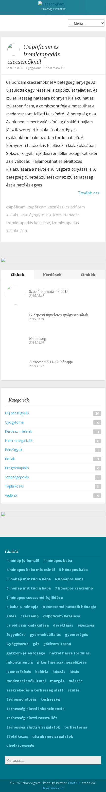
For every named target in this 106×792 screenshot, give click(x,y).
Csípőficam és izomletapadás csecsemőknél (33, 54)
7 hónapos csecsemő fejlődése (34, 597)
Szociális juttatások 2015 (48, 291)
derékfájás (63, 625)
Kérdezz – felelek (18, 431)
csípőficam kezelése (45, 207)
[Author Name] (13, 49)
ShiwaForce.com (53, 788)
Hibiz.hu (73, 783)
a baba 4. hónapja (22, 606)
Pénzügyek (13, 449)
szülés (74, 690)
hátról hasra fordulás (69, 653)
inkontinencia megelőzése (62, 662)
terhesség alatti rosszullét (31, 717)
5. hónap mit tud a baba (28, 579)
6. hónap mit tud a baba (28, 588)
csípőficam (15, 207)
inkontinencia (19, 662)
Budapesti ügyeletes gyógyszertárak (58, 315)
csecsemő (29, 616)
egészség (85, 625)
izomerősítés (18, 671)
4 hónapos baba (57, 560)
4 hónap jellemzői (22, 560)
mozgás (57, 680)
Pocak (10, 458)
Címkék (88, 274)
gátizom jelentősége (25, 653)
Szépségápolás (17, 477)
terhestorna (75, 727)
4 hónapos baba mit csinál (30, 569)
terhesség (50, 699)
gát (36, 643)
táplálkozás (17, 736)
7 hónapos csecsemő (74, 588)
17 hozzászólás (53, 68)
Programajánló (17, 468)
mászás (76, 680)
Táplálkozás (14, 486)
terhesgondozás (21, 699)
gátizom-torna (57, 643)
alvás (11, 616)
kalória (41, 671)
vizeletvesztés (20, 745)
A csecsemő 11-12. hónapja (51, 362)
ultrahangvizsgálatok (52, 736)
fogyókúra (16, 634)
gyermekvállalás (45, 634)
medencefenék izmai (26, 680)
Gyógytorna (33, 68)
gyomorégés (76, 634)
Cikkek (17, 274)
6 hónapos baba (69, 579)
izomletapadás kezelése (28, 222)
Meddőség (37, 338)
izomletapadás (66, 215)
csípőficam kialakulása (27, 625)
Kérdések (52, 274)
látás (74, 671)
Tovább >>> (89, 193)
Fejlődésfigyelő (17, 413)
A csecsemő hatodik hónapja (69, 606)
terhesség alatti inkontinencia (35, 708)
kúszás (59, 671)
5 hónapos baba (73, 569)
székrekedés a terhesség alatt (35, 690)
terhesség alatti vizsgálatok (33, 727)
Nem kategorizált (19, 440)
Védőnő (11, 495)
